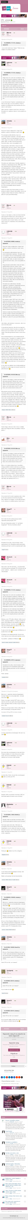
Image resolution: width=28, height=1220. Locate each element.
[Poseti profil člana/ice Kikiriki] (3, 766)
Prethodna (6, 28)
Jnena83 (11, 1143)
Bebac (11, 1181)
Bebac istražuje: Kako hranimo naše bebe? (13, 1196)
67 (15, 804)
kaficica (10, 879)
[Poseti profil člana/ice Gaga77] (3, 510)
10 (14, 509)
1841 (13, 438)
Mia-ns (9, 33)
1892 (15, 887)
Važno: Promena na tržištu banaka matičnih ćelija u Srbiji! (13, 1191)
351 (14, 32)
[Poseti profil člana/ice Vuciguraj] (3, 972)
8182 (16, 970)
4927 (15, 765)
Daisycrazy (12, 1132)
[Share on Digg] (12, 1077)
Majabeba (10, 804)
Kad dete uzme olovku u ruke (12, 1153)
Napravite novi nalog (14, 1050)
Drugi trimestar (8, 1131)
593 (15, 557)
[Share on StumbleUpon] (19, 1077)
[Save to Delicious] (14, 1077)
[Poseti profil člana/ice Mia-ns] (3, 34)
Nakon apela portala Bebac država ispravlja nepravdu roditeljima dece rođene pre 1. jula (13, 1185)
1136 (15, 62)
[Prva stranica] (2, 29)
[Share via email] (22, 1077)
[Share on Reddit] (17, 1077)
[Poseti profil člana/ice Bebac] (3, 1179)
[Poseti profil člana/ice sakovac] (3, 64)
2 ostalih (14, 642)
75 (14, 121)
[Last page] (26, 29)
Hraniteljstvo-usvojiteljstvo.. (11, 1142)
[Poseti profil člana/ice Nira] (3, 439)
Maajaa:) (3, 409)
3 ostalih (13, 879)
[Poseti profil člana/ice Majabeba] (3, 805)
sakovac (9, 62)
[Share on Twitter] (4, 1077)
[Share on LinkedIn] (9, 1077)
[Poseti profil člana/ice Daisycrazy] (3, 1132)
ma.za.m (9, 557)
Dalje (22, 28)
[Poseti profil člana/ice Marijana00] (3, 1121)
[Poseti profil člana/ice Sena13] (3, 888)
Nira (8, 438)
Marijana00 (12, 1121)
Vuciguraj (10, 970)
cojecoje (9, 231)
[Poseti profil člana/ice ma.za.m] (3, 558)
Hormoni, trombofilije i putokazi (12, 1120)
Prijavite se (14, 1060)
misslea (17, 43)
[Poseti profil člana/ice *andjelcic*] (3, 1153)
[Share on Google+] (7, 1077)
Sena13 (3, 642)
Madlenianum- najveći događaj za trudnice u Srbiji (12, 1179)
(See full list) (10, 1208)
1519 (16, 231)
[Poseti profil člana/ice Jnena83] (3, 1143)
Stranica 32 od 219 (14, 29)
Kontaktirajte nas (14, 1216)
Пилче (7, 22)
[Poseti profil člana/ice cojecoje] (3, 232)
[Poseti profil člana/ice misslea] (3, 122)
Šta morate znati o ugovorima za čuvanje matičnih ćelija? (12, 1202)
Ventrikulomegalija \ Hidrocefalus (12, 1164)
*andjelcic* (12, 1154)
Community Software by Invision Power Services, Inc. (14, 1217)
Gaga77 (9, 509)
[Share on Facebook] (2, 1077)
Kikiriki (7, 409)
